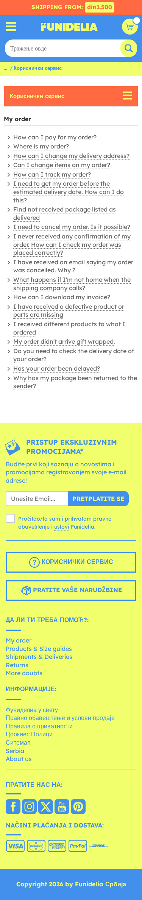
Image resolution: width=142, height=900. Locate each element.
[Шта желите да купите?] (11, 27)
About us (19, 759)
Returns (17, 665)
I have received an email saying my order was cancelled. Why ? (73, 266)
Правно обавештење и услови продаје (60, 718)
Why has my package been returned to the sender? (75, 382)
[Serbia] (13, 807)
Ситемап (18, 742)
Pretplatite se (98, 498)
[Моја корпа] (130, 27)
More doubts (24, 673)
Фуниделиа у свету (32, 710)
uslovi (61, 526)
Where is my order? (41, 146)
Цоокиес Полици (29, 734)
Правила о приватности (39, 726)
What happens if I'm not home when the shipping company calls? (72, 284)
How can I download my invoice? (61, 297)
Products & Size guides (39, 648)
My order (18, 640)
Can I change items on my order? (61, 165)
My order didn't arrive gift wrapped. (64, 341)
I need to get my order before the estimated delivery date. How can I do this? (68, 192)
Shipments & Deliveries (39, 656)
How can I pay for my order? (55, 137)
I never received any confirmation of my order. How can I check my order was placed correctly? (72, 244)
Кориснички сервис (37, 95)
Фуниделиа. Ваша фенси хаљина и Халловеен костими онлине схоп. (69, 26)
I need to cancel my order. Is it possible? (71, 227)
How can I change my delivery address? (71, 155)
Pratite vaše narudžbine (76, 590)
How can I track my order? (52, 174)
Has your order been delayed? (56, 368)
